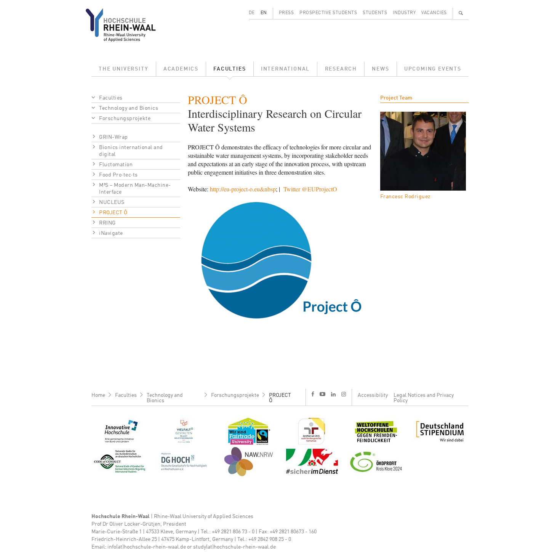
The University (123, 69)
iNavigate (111, 233)
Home (98, 395)
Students (375, 13)
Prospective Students (328, 13)
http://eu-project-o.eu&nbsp (243, 189)
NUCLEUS (112, 202)
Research (341, 69)
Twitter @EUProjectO (310, 189)
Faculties (229, 69)
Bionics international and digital (131, 151)
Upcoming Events (432, 69)
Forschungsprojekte (124, 118)
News (380, 69)
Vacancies (434, 13)
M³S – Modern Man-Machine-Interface (135, 189)
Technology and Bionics (128, 108)
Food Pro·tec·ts (118, 175)
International (285, 69)
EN (264, 13)
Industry (404, 13)
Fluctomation (116, 164)
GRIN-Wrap (113, 137)
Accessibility (373, 395)
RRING (107, 223)
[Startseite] (126, 25)
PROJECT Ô (113, 212)
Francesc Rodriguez (405, 196)
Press (286, 13)
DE (252, 13)
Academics (180, 69)
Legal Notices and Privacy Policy (424, 398)
